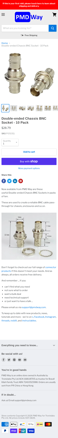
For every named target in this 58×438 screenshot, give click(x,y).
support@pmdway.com (34, 307)
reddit (14, 320)
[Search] (53, 28)
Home (4, 43)
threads (5, 320)
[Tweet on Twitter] (9, 181)
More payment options (29, 168)
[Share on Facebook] (3, 181)
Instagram (50, 317)
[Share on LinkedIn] (15, 181)
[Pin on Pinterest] (20, 181)
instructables (29, 320)
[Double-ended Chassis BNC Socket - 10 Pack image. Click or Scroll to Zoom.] (29, 76)
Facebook (39, 317)
